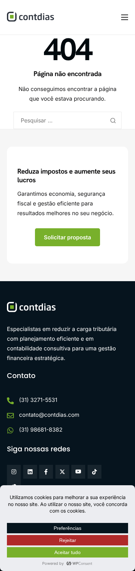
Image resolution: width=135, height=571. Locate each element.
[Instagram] (14, 472)
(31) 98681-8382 (41, 429)
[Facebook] (46, 472)
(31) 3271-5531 (38, 399)
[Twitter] (62, 472)
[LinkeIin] (30, 472)
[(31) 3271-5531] (10, 400)
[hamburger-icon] (124, 17)
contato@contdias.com (49, 414)
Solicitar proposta (67, 237)
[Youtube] (78, 472)
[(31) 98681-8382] (10, 430)
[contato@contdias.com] (10, 415)
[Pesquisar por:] (68, 120)
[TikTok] (94, 472)
